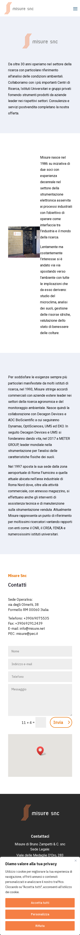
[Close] (75, 860)
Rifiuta (40, 926)
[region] (40, 896)
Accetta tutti (40, 903)
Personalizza (40, 914)
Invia (58, 722)
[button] (41, 751)
